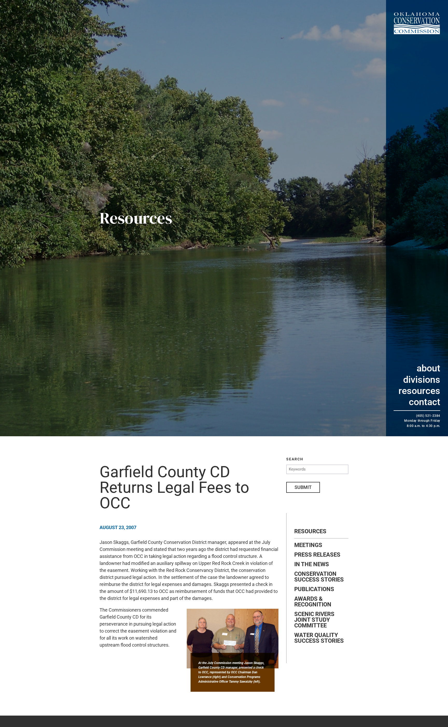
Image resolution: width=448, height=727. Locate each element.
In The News (311, 564)
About (428, 368)
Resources (419, 390)
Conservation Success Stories (319, 577)
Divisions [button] (421, 379)
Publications (314, 589)
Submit (303, 487)
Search (294, 459)
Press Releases (317, 555)
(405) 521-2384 (428, 416)
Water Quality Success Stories (319, 638)
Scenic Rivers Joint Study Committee (314, 619)
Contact (424, 402)
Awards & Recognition (312, 601)
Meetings (308, 545)
